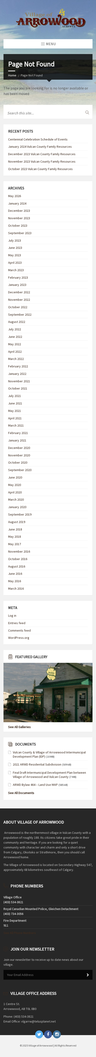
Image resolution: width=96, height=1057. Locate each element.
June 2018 (15, 529)
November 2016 (19, 551)
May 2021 (14, 411)
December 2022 (19, 292)
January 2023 (17, 285)
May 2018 (14, 536)
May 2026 (14, 196)
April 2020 (15, 492)
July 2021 (14, 396)
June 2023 (15, 248)
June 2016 (15, 573)
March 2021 (16, 425)
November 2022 (19, 300)
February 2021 (18, 433)
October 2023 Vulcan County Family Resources (40, 169)
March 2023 (16, 270)
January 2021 (17, 440)
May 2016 (14, 581)
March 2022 (16, 359)
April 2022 (15, 351)
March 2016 (16, 588)
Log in (12, 615)
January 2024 (17, 203)
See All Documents (21, 793)
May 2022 (14, 344)
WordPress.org (18, 638)
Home (12, 75)
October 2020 (17, 462)
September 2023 (19, 233)
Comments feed (19, 630)
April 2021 (15, 418)
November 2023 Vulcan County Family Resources (41, 161)
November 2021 (19, 381)
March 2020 (16, 499)
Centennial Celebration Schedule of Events (38, 139)
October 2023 (17, 225)
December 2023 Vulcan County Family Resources (41, 154)
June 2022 (15, 337)
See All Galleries (19, 727)
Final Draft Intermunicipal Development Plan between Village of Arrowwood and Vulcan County (49, 774)
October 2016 (17, 559)
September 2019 (19, 514)
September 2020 (19, 470)
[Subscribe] (87, 974)
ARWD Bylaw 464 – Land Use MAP (35, 785)
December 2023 (19, 211)
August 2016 (16, 566)
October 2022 (17, 307)
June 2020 (15, 477)
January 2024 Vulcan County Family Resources (40, 146)
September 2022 (19, 314)
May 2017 (14, 544)
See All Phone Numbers (19, 933)
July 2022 (14, 329)
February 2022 (18, 366)
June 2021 (15, 403)
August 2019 (16, 522)
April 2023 (15, 262)
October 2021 (17, 388)
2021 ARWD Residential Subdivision (37, 764)
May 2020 (14, 485)
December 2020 (19, 448)
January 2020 (17, 507)
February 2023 (18, 277)
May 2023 (14, 255)
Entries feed (16, 623)
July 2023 (14, 240)
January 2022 (17, 374)
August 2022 (16, 322)
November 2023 (19, 218)
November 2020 (19, 455)
